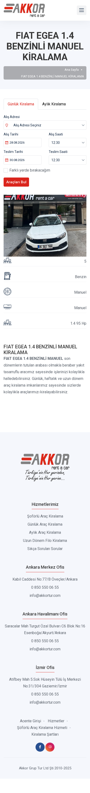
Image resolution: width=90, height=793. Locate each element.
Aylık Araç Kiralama (45, 532)
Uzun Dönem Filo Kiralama (45, 540)
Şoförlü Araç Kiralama (45, 516)
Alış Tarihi (11, 134)
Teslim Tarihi (13, 151)
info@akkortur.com (45, 595)
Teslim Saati (58, 151)
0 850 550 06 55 (45, 587)
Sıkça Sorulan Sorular (45, 548)
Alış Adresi (12, 117)
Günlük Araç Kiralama (45, 524)
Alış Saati (56, 134)
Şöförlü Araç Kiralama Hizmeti (42, 727)
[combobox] (45, 125)
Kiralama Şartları (45, 734)
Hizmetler (56, 721)
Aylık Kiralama (54, 104)
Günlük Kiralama (21, 104)
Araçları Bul (16, 182)
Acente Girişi (30, 721)
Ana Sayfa (72, 69)
